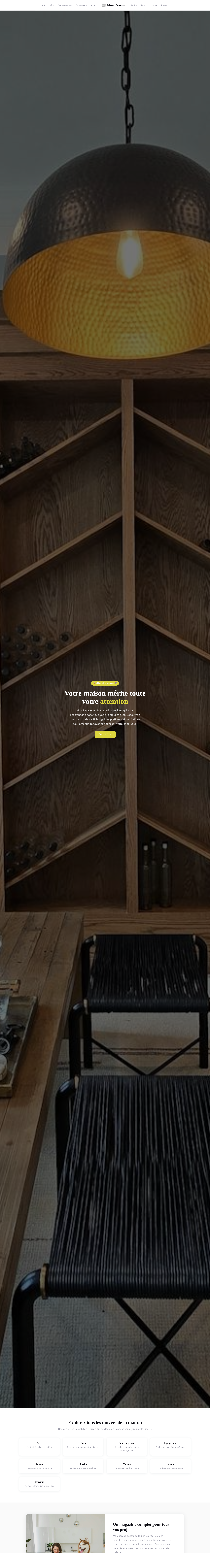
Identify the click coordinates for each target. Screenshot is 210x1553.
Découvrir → (105, 734)
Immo (93, 5)
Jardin (134, 5)
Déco (51, 5)
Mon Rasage (113, 5)
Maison (143, 5)
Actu (44, 5)
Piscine (153, 5)
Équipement (81, 5)
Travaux (164, 5)
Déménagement (65, 5)
